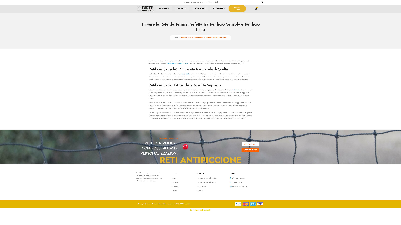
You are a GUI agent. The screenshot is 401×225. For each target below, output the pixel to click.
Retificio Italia (183, 63)
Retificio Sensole (172, 63)
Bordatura (200, 8)
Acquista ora (250, 144)
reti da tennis (185, 74)
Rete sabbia (164, 8)
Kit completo (219, 8)
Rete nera (182, 8)
